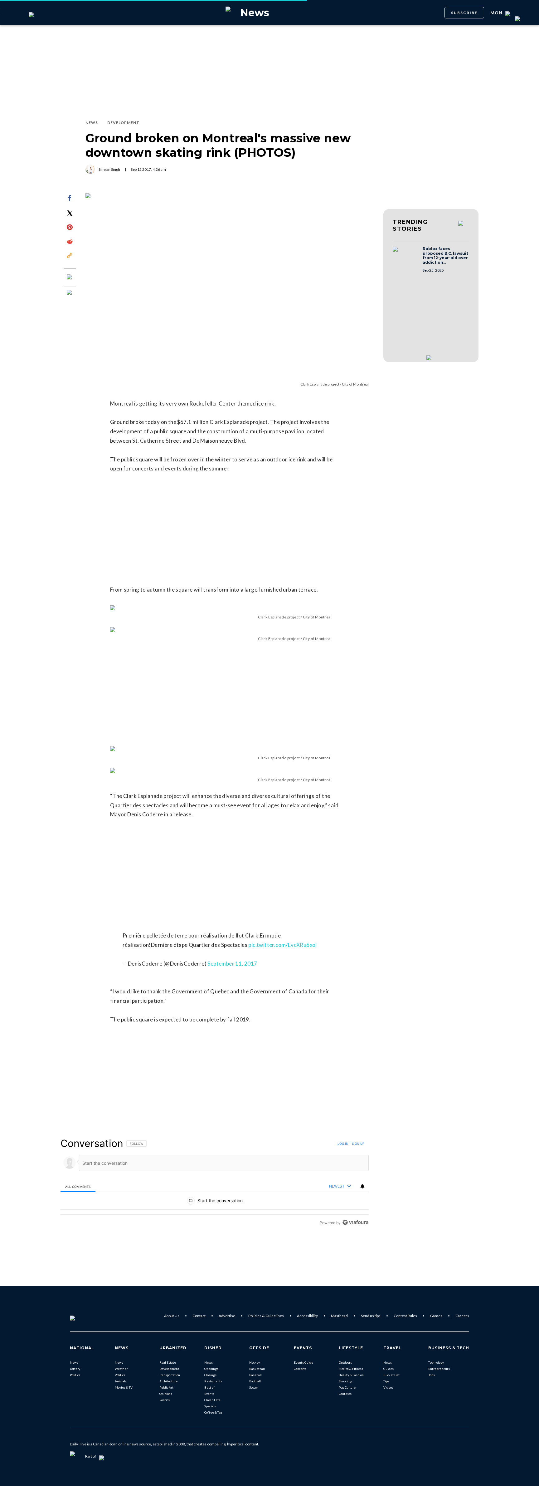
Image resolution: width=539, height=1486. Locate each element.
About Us (171, 1315)
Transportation (169, 1375)
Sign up (358, 1143)
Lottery (75, 1368)
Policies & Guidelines (266, 1315)
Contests (345, 1393)
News (74, 1362)
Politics (75, 1375)
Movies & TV (124, 1387)
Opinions (165, 1393)
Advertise (227, 1315)
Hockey (254, 1362)
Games (436, 1315)
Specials (210, 1406)
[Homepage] (82, 1316)
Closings (210, 1375)
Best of (209, 1387)
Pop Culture (347, 1387)
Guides (388, 1368)
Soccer (253, 1387)
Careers (462, 1315)
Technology (436, 1362)
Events (209, 1393)
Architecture (168, 1381)
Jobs (431, 1375)
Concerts (300, 1368)
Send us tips (371, 1315)
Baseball (255, 1375)
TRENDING (410, 225)
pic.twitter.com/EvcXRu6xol (282, 945)
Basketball (257, 1368)
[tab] (78, 1186)
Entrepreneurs (439, 1368)
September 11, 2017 (232, 963)
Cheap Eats (212, 1400)
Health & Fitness (351, 1368)
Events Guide (303, 1362)
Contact (199, 1315)
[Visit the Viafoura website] (355, 1222)
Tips (386, 1381)
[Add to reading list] (70, 293)
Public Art (166, 1387)
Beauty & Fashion (351, 1375)
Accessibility (307, 1315)
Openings (211, 1368)
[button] (406, 255)
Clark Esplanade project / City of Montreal (334, 384)
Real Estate (167, 1362)
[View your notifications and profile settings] (362, 1186)
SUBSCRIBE (464, 12)
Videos (388, 1387)
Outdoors (345, 1362)
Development (169, 1368)
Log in (342, 1143)
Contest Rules (405, 1315)
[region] (215, 1182)
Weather (121, 1368)
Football (255, 1381)
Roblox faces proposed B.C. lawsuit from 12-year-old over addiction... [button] (445, 256)
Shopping (345, 1381)
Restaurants (213, 1381)
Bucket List (391, 1375)
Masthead (339, 1315)
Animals (121, 1381)
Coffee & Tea (213, 1412)
